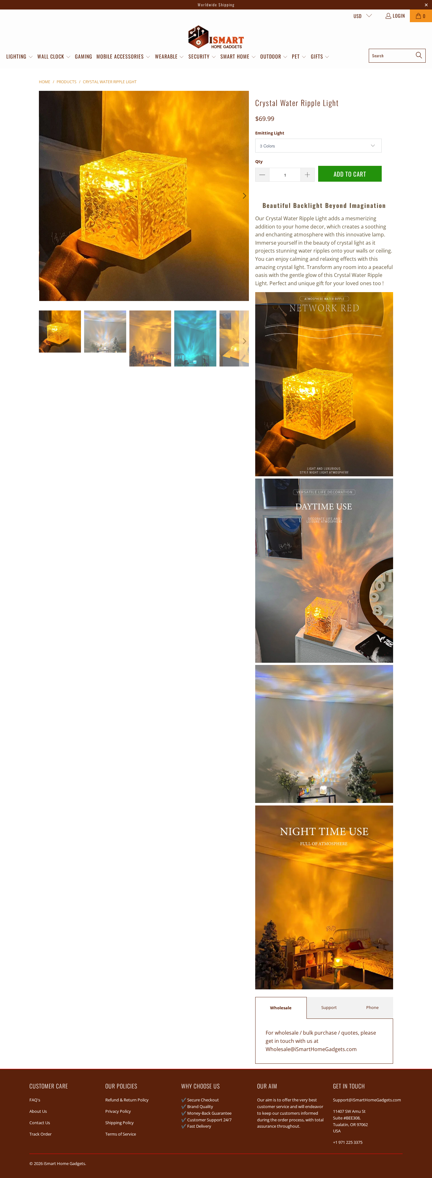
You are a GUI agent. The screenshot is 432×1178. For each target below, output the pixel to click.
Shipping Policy (119, 1122)
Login (399, 15)
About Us (38, 1111)
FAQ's (34, 1100)
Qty (258, 161)
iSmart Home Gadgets (64, 1163)
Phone (372, 1007)
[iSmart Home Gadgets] (216, 37)
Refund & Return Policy (127, 1100)
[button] (19, 57)
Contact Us (39, 1122)
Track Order (40, 1134)
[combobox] (397, 56)
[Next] (244, 196)
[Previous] (44, 196)
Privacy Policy (118, 1111)
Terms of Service (120, 1134)
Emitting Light (269, 133)
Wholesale (281, 1008)
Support (329, 1007)
